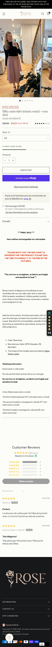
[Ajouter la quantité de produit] (13, 160)
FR (47, 644)
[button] (14, 462)
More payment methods (26, 186)
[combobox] (41, 644)
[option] (46, 644)
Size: (6, 132)
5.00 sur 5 (33, 452)
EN (42, 644)
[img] (8, 498)
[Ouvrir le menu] (4, 13)
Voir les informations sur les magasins (21, 212)
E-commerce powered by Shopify (15, 634)
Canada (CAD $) (12, 625)
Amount (6, 154)
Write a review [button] (26, 481)
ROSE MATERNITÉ (11, 118)
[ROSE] (26, 14)
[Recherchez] (42, 13)
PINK (19, 629)
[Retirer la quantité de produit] (5, 160)
